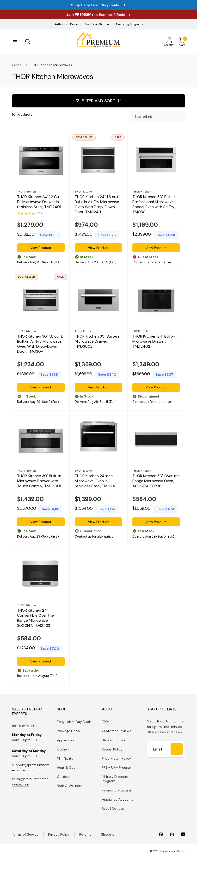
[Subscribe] (177, 749)
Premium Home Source (172, 851)
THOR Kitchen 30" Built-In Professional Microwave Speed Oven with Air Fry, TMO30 (154, 204)
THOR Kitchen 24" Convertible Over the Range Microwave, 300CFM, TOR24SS (35, 618)
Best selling (143, 116)
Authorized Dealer (66, 24)
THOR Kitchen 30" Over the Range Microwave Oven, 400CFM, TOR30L (156, 481)
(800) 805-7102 (24, 726)
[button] (15, 41)
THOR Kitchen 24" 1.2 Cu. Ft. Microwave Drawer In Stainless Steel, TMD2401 (39, 201)
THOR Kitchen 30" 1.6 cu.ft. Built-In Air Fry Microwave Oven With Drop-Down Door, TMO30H (40, 344)
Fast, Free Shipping (98, 24)
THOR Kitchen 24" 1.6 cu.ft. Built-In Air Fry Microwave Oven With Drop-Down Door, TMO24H (98, 204)
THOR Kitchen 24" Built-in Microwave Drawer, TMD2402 (154, 341)
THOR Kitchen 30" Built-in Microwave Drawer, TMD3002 (97, 341)
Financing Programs (129, 24)
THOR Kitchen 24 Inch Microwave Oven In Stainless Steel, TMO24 (95, 481)
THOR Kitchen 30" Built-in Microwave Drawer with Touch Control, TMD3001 (39, 481)
